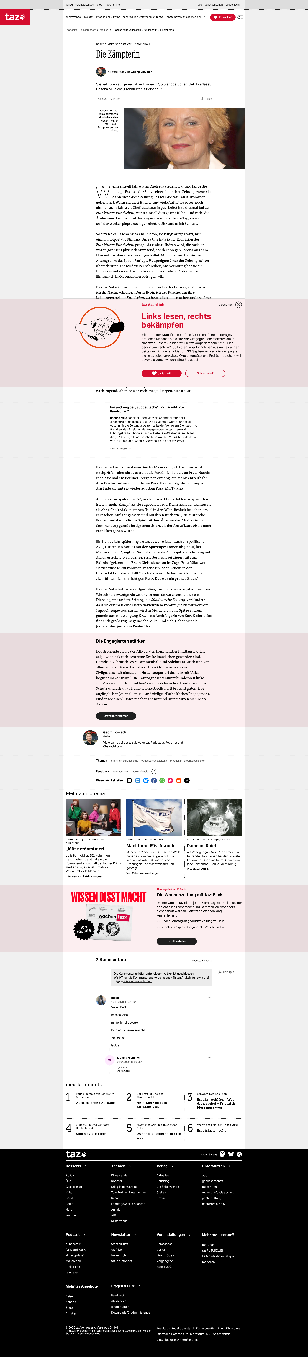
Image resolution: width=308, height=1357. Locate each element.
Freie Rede (73, 1267)
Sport (69, 1198)
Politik (70, 1175)
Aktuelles (163, 1175)
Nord (69, 1209)
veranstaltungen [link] (84, 4)
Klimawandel (119, 1175)
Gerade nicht (226, 304)
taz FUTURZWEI (212, 1250)
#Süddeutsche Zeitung (154, 760)
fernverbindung (76, 1250)
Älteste (208, 960)
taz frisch (117, 1250)
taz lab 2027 (165, 1267)
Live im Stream (166, 1255)
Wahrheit (72, 1215)
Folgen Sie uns (209, 1154)
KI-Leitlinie (233, 1328)
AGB (209, 1334)
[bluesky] (231, 1156)
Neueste (196, 960)
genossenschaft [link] (214, 4)
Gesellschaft (88, 30)
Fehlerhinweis (140, 771)
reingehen (72, 1272)
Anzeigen (72, 1313)
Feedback (117, 1295)
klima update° (75, 1255)
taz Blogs (208, 1245)
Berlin (69, 1204)
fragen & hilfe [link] (112, 4)
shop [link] (99, 4)
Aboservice (118, 1301)
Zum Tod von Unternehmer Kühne (129, 1195)
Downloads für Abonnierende (130, 1312)
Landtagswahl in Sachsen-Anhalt (128, 1206)
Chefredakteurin (146, 207)
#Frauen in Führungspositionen (187, 760)
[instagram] (239, 1156)
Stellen (161, 1192)
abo (204, 1175)
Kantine (71, 1302)
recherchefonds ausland (218, 1192)
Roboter (116, 1181)
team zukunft (119, 1244)
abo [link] (200, 4)
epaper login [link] (233, 4)
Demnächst (164, 1244)
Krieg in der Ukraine (124, 1187)
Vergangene (165, 1261)
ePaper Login (120, 1307)
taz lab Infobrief (121, 1261)
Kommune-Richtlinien (210, 1328)
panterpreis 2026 (213, 1204)
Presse (161, 1198)
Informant (163, 1334)
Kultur (70, 1192)
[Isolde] (101, 1000)
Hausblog (163, 1181)
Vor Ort (161, 1250)
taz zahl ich (209, 1187)
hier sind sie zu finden (137, 981)
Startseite (71, 30)
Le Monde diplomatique (218, 1256)
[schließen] (238, 304)
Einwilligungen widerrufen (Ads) (177, 1340)
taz (76, 1154)
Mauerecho (73, 1261)
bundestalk (73, 1244)
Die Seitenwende (168, 1187)
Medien (104, 30)
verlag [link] (69, 4)
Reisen (70, 1296)
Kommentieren (121, 771)
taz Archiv (208, 1262)
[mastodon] (222, 1156)
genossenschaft (212, 1181)
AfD (113, 1215)
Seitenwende (221, 1334)
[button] (240, 17)
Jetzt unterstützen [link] (116, 716)
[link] (74, 17)
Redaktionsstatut (183, 1328)
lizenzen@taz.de (91, 1333)
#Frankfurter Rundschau (125, 760)
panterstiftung (211, 1198)
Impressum (197, 1334)
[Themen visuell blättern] (204, 17)
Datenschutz (180, 1334)
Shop (69, 1308)
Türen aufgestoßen (139, 589)
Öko (68, 1181)
